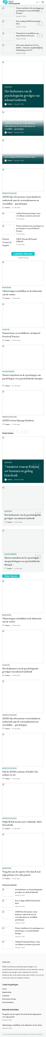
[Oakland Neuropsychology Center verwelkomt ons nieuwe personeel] (8, 217)
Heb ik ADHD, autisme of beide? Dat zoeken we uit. (20, 773)
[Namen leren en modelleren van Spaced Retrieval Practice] (8, 36)
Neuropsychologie (9, 193)
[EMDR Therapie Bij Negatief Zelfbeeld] (8, 243)
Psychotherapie (8, 371)
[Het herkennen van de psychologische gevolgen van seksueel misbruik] (23, 72)
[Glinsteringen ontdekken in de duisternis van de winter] (23, 273)
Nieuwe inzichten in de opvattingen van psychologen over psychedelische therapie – (30, 10)
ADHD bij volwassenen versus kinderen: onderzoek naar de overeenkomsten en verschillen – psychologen (19, 126)
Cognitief (8, 87)
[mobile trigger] (42, 2)
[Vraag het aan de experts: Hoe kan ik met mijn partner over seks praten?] (23, 849)
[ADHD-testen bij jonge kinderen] (23, 402)
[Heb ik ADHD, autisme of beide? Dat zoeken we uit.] (23, 749)
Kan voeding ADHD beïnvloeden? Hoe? (20, 157)
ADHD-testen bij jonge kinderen (18, 420)
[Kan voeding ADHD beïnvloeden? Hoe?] (8, 24)
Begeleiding (6, 287)
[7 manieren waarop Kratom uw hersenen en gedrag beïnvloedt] (23, 448)
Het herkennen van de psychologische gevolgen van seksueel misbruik (22, 95)
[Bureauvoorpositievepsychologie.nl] (11, 2)
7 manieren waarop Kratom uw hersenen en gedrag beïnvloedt (21, 470)
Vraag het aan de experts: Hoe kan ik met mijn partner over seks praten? (21, 873)
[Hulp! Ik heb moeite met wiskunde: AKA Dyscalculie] (23, 799)
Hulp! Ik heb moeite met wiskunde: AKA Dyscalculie (22, 823)
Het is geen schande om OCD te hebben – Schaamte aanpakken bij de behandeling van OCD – (29, 47)
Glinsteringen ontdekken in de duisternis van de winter (21, 620)
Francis (9, 132)
